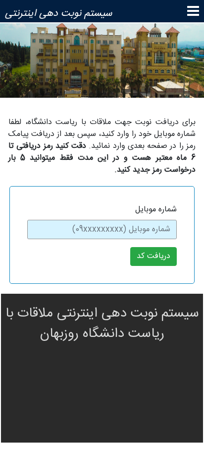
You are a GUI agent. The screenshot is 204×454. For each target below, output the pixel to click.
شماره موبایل (156, 210)
